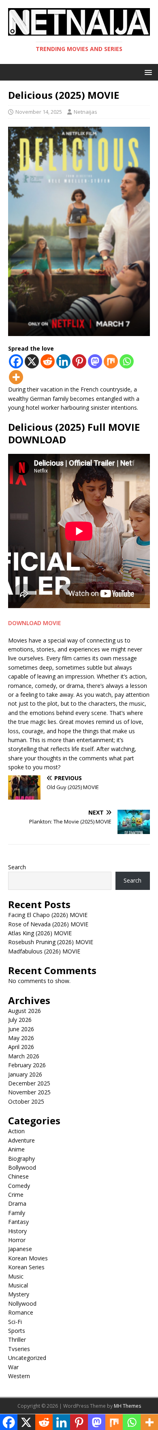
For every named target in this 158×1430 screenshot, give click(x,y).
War (13, 1367)
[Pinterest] (79, 361)
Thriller (17, 1339)
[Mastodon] (95, 361)
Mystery (18, 1294)
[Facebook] (16, 361)
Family (16, 1213)
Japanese (20, 1249)
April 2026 (21, 1047)
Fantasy (18, 1222)
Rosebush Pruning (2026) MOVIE (50, 942)
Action (16, 1131)
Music (15, 1276)
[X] (32, 361)
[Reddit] (48, 361)
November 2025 (29, 1092)
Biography (21, 1158)
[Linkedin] (63, 361)
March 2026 (23, 1056)
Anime (16, 1149)
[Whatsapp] (127, 361)
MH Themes (127, 1405)
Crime (15, 1194)
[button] (147, 72)
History (17, 1231)
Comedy (19, 1186)
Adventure (21, 1140)
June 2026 (21, 1029)
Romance (20, 1312)
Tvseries (19, 1349)
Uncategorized (27, 1358)
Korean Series (26, 1267)
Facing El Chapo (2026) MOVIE (48, 915)
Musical (18, 1285)
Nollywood (22, 1303)
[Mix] (111, 361)
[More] (16, 377)
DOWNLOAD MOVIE (35, 623)
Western (19, 1376)
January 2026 (25, 1074)
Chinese (18, 1176)
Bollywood (22, 1167)
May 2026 (21, 1038)
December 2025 (29, 1083)
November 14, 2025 (38, 111)
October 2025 (26, 1101)
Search (17, 867)
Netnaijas (85, 111)
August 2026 (24, 1011)
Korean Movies (28, 1258)
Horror (17, 1240)
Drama (17, 1203)
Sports (16, 1330)
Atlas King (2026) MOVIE (40, 933)
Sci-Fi (15, 1322)
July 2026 (20, 1020)
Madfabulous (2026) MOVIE (44, 951)
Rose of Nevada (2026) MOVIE (48, 924)
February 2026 (27, 1065)
